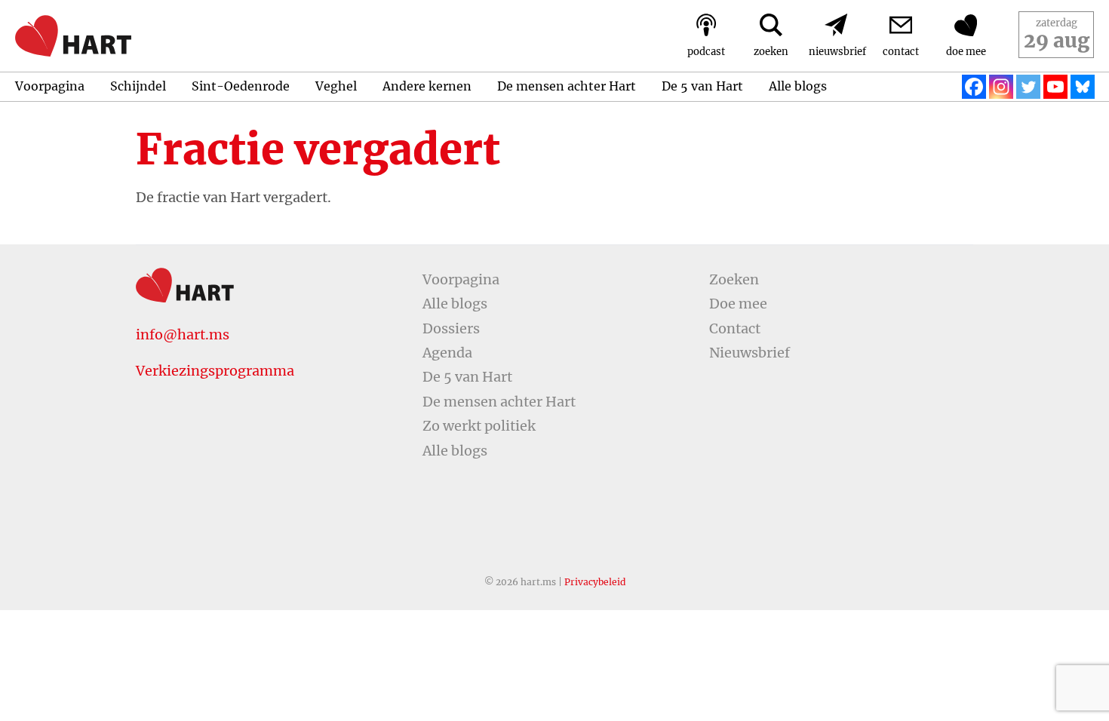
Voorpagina (49, 86)
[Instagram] (1001, 87)
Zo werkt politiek (479, 425)
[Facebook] (974, 87)
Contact (734, 328)
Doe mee (738, 303)
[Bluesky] (1083, 87)
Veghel (336, 86)
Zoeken (734, 279)
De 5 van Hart (702, 86)
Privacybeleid (594, 582)
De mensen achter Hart (566, 86)
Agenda (447, 352)
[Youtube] (1055, 87)
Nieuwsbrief (749, 352)
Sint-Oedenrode (241, 86)
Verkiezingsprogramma (215, 370)
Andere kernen (427, 86)
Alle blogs (798, 86)
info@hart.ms (182, 334)
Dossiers (451, 328)
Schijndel (138, 86)
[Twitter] (1028, 87)
